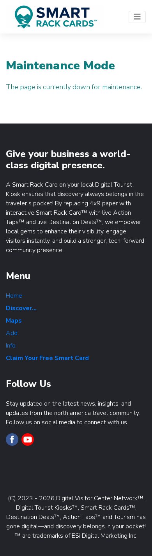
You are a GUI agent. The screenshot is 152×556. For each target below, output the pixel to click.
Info (11, 345)
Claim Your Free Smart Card (47, 358)
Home (14, 295)
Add (12, 333)
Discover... (21, 308)
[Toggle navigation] (137, 17)
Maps (14, 320)
